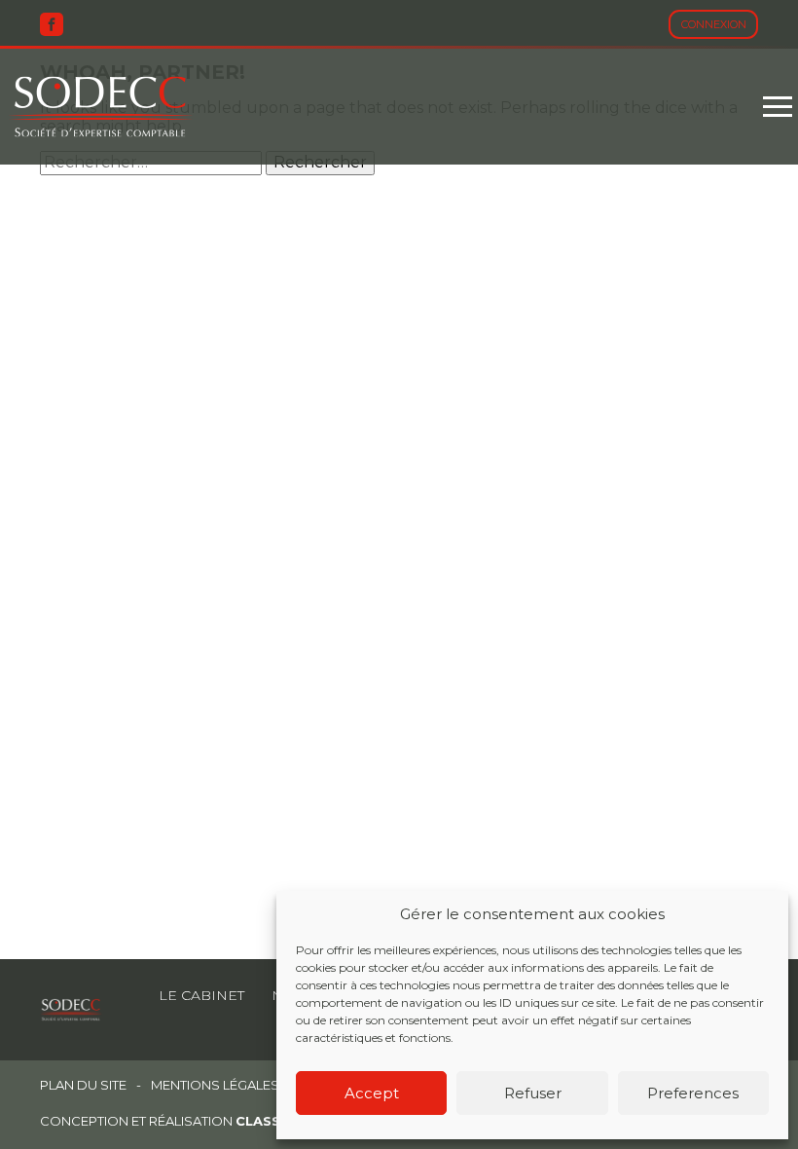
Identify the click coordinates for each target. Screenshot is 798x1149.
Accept (372, 1093)
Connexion (713, 24)
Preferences (693, 1093)
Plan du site (83, 1085)
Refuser (533, 1093)
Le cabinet (201, 995)
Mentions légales (215, 1085)
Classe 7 (269, 1121)
